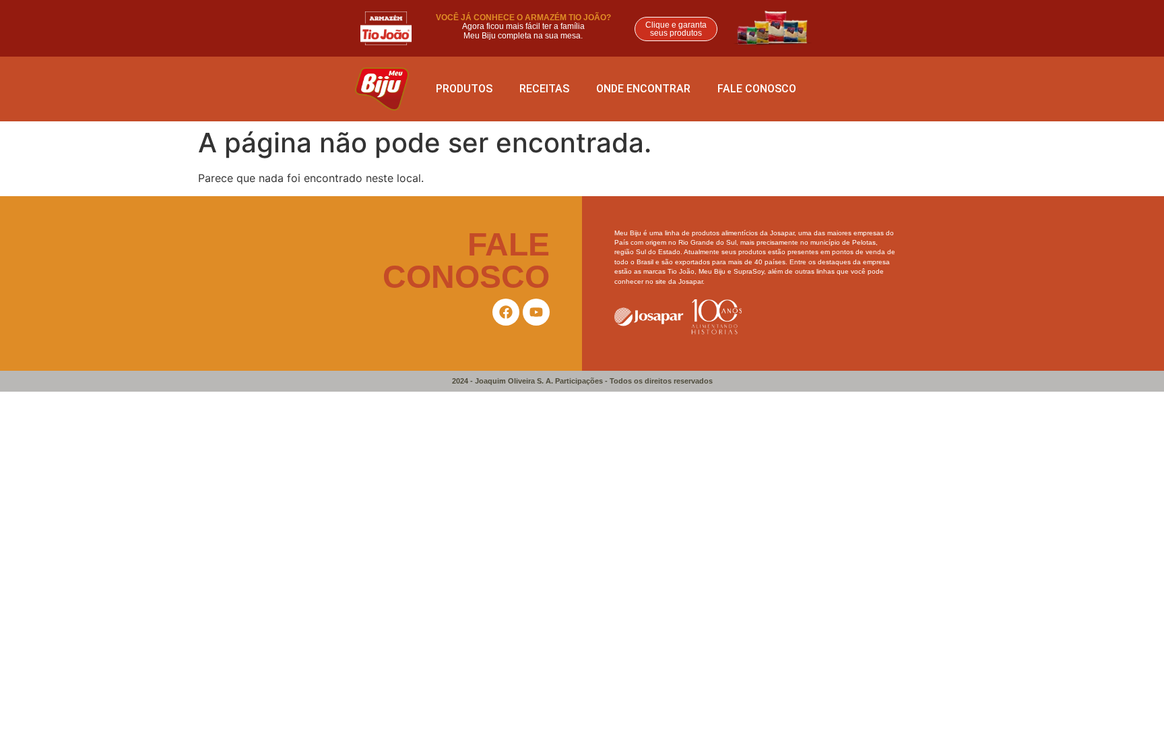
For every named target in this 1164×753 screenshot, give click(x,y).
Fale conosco (756, 88)
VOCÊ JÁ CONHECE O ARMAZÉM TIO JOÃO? (523, 17)
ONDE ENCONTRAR (643, 88)
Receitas (544, 88)
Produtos (464, 88)
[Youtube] (536, 312)
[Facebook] (505, 312)
